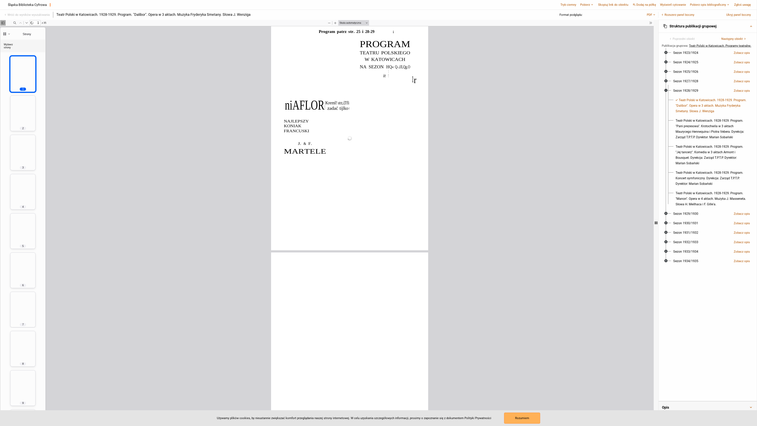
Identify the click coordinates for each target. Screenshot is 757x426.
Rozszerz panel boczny (679, 15)
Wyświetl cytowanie (673, 5)
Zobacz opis (742, 53)
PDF (649, 15)
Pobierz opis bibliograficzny (708, 5)
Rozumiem (522, 418)
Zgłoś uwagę (742, 5)
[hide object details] (656, 223)
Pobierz (585, 5)
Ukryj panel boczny (738, 15)
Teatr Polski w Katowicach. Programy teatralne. (720, 46)
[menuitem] (685, 53)
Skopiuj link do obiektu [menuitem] (613, 5)
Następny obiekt (732, 39)
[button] (708, 26)
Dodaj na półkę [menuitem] (646, 5)
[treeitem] (708, 53)
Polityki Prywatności (477, 418)
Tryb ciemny (568, 5)
